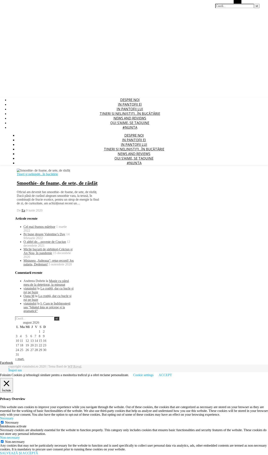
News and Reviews (129, 118)
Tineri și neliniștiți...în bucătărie (37, 174)
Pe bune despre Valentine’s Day (44, 234)
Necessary (12, 422)
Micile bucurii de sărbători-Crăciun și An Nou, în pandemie (47, 251)
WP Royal (74, 366)
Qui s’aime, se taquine (129, 122)
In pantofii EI (130, 104)
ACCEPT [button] (165, 375)
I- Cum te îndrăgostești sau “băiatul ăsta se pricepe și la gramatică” (46, 307)
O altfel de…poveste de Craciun (44, 242)
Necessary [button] (7, 418)
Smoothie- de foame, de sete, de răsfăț (57, 183)
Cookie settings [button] (143, 375)
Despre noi (130, 99)
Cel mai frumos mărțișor (39, 226)
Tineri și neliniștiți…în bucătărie (130, 113)
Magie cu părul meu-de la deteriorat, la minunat (46, 282)
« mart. (19, 359)
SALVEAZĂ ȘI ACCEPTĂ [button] (19, 453)
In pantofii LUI (130, 109)
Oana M (28, 296)
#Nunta (129, 127)
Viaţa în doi (7, 2)
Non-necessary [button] (10, 437)
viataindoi (29, 288)
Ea (23, 210)
